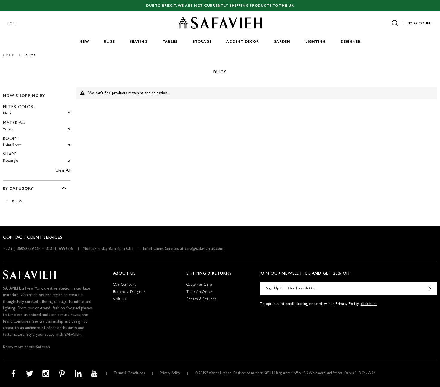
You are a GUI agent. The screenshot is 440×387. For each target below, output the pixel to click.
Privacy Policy (170, 373)
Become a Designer (129, 292)
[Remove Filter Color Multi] (69, 113)
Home (8, 55)
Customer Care (199, 285)
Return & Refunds (201, 299)
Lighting (315, 41)
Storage (201, 41)
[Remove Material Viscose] (69, 129)
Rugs (109, 41)
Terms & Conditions (129, 373)
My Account (420, 23)
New (84, 41)
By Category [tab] (18, 189)
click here (369, 304)
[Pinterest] (61, 373)
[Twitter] (29, 373)
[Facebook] (13, 373)
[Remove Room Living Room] (69, 145)
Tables (170, 41)
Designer (351, 41)
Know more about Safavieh (26, 347)
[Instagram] (45, 373)
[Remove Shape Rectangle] (69, 161)
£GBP (12, 23)
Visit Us (119, 299)
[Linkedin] (78, 373)
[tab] (36, 126)
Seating (138, 41)
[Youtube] (94, 373)
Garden (282, 41)
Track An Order (199, 292)
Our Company (124, 285)
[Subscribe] (429, 288)
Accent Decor (242, 41)
